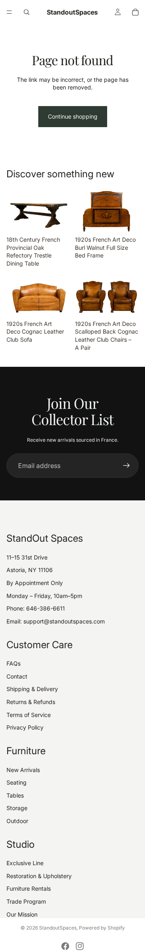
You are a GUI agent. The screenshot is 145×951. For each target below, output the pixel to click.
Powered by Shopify (102, 928)
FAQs (13, 663)
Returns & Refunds (30, 701)
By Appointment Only (34, 582)
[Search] (26, 12)
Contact (16, 676)
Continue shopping (72, 116)
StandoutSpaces (58, 928)
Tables (15, 795)
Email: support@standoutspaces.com (55, 621)
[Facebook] (65, 946)
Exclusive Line (25, 863)
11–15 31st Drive (27, 557)
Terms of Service (28, 714)
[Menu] (9, 12)
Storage (16, 807)
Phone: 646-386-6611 (35, 608)
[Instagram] (80, 946)
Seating (16, 782)
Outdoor (17, 820)
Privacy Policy (25, 727)
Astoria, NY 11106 (29, 569)
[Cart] (135, 12)
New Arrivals (23, 769)
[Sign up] (126, 465)
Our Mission (21, 914)
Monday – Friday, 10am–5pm (44, 595)
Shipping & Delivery (32, 688)
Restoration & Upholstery (39, 875)
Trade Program (26, 901)
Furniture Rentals (28, 888)
